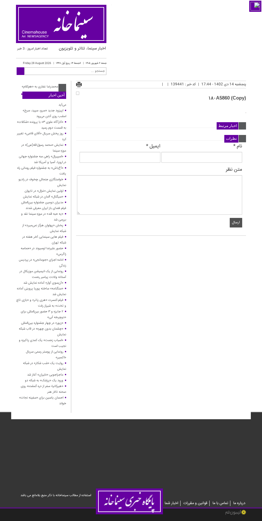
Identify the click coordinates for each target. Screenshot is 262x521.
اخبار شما (171, 503)
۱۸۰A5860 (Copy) (227, 97)
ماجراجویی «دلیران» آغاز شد (45, 374)
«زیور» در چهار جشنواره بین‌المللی (42, 323)
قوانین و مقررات (195, 503)
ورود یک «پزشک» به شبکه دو (44, 380)
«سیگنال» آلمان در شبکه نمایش (43, 196)
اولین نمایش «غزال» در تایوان (44, 191)
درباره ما (239, 503)
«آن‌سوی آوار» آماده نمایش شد (43, 283)
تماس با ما (220, 503)
